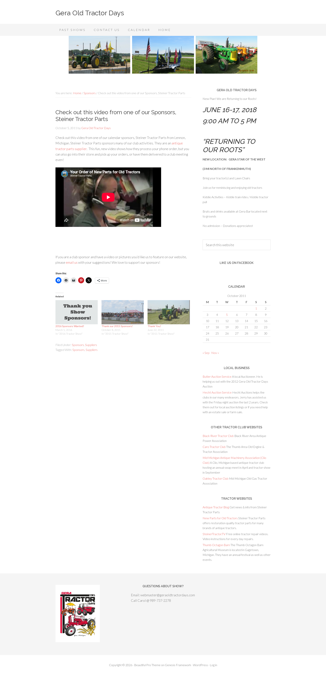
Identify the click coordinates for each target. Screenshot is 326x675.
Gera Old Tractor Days (89, 13)
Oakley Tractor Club (215, 478)
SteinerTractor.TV (214, 534)
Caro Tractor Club (214, 446)
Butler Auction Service (217, 376)
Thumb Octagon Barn (216, 545)
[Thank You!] (169, 312)
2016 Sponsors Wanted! (69, 326)
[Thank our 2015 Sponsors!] (122, 312)
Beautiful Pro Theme (147, 665)
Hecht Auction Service (217, 392)
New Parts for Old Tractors (220, 518)
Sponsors (78, 345)
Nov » (215, 352)
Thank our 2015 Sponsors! (117, 326)
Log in (213, 665)
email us (72, 262)
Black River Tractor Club (218, 436)
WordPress (200, 665)
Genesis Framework (178, 665)
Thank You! (154, 326)
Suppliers (91, 345)
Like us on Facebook (237, 263)
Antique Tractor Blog (216, 507)
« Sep (206, 352)
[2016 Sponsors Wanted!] (76, 312)
